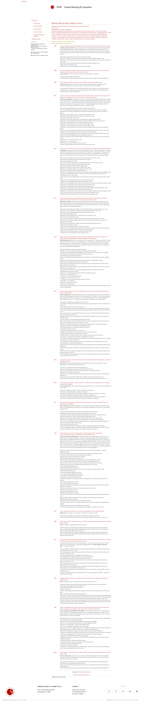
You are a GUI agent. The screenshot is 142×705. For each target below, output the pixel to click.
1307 (55, 46)
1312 (55, 198)
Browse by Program (38, 26)
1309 (55, 82)
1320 (55, 521)
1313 (55, 236)
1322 (55, 578)
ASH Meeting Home (36, 39)
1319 (55, 511)
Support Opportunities (112, 700)
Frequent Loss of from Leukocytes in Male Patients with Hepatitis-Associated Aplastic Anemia (85, 148)
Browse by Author (38, 29)
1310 (55, 95)
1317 (55, 402)
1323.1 (55, 652)
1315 (55, 359)
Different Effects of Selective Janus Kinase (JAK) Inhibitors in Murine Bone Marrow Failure (81, 82)
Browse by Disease (38, 32)
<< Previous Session (77, 674)
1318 (55, 433)
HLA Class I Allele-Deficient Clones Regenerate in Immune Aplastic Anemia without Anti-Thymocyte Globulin (85, 46)
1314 (55, 291)
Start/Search (34, 20)
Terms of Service (129, 700)
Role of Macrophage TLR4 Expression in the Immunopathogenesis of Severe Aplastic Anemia (82, 511)
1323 (55, 607)
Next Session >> (86, 674)
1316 (55, 382)
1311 (55, 148)
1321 (55, 539)
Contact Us (136, 700)
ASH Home (24, 1)
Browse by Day (37, 23)
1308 (55, 70)
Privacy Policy (121, 700)
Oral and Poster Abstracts (84, 672)
